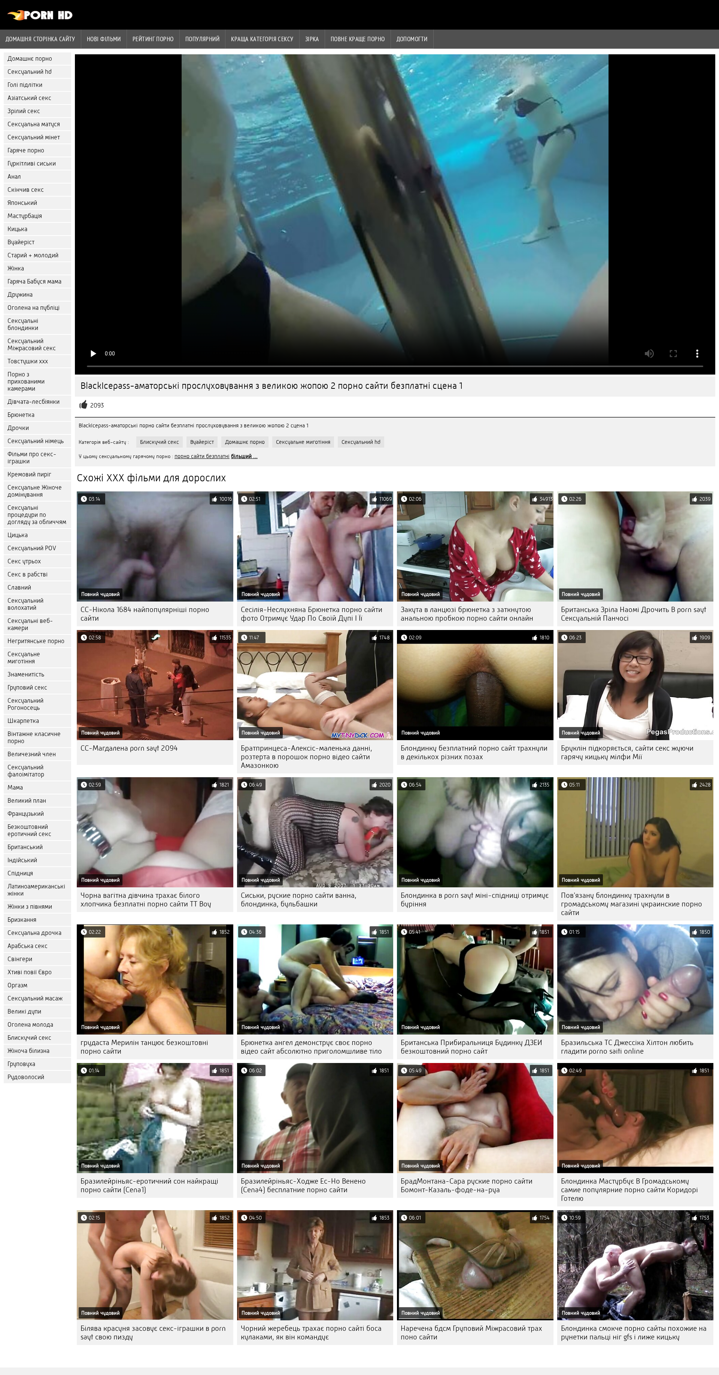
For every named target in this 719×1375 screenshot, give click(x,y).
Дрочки (18, 427)
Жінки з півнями (29, 906)
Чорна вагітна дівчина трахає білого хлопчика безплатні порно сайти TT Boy (146, 899)
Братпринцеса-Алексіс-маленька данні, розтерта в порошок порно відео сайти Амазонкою (306, 757)
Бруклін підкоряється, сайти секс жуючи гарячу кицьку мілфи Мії (627, 752)
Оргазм (17, 985)
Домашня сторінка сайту (40, 39)
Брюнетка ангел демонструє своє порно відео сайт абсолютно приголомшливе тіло (311, 1047)
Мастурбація (24, 215)
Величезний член (31, 754)
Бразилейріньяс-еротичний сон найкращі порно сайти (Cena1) (149, 1185)
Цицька (17, 535)
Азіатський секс (29, 98)
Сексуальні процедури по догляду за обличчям (36, 515)
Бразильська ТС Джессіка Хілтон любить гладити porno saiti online (627, 1047)
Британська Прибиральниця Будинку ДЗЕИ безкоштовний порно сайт (471, 1047)
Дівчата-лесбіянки (33, 401)
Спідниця (20, 873)
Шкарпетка (23, 720)
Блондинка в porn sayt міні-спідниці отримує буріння (475, 899)
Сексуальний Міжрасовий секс (31, 344)
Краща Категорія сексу (262, 39)
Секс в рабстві (27, 574)
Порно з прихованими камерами (26, 381)
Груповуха (21, 1063)
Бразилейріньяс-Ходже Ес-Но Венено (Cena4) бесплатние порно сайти (303, 1185)
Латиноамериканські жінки (36, 890)
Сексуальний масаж (35, 998)
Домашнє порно (29, 58)
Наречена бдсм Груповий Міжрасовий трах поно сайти (471, 1332)
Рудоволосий (25, 1077)
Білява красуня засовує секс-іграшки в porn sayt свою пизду (153, 1332)
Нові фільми (104, 39)
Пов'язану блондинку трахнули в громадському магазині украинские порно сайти (631, 904)
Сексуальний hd (29, 71)
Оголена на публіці (33, 307)
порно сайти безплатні (202, 456)
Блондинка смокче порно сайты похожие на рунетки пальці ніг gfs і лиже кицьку (634, 1332)
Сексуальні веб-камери (30, 624)
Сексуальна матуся (33, 124)
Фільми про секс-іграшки (31, 458)
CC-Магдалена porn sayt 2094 (129, 748)
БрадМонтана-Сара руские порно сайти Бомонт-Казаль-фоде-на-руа (467, 1185)
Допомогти (412, 39)
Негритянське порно (35, 641)
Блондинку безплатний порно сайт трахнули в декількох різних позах (474, 752)
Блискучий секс (29, 1037)
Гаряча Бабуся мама (34, 281)
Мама (15, 787)
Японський (22, 202)
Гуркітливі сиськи (31, 163)
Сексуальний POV (31, 548)
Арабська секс (27, 946)
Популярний (202, 39)
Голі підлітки (24, 84)
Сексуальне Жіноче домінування (34, 491)
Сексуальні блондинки (22, 324)
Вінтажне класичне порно (34, 737)
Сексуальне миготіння (23, 658)
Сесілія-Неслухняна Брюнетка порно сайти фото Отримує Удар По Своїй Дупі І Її (311, 614)
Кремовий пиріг (29, 474)
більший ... (244, 456)
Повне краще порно (358, 39)
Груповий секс (27, 687)
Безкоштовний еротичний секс (29, 830)
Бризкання (21, 919)
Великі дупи (24, 1011)
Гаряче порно (25, 150)
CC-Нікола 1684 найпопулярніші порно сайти (145, 614)
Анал (14, 176)
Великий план (26, 800)
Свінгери (19, 959)
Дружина (20, 294)
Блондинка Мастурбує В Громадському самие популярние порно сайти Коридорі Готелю (629, 1190)
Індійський (22, 860)
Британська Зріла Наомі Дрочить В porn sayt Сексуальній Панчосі (633, 614)
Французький (25, 813)
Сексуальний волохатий (25, 604)
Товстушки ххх (27, 361)
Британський (25, 847)
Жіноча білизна (28, 1050)
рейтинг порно (153, 39)
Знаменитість (25, 674)
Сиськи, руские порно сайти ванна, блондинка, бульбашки (299, 899)
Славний (19, 587)
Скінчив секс (25, 189)
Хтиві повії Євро (29, 972)
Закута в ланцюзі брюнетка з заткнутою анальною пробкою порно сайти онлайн (467, 614)
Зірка (312, 39)
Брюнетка (20, 414)
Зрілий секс (23, 111)
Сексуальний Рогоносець (25, 704)
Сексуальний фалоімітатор (25, 771)
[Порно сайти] (40, 18)
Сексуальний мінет (33, 137)
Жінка (15, 268)
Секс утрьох (24, 561)
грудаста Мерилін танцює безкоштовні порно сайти (144, 1047)
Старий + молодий (32, 255)
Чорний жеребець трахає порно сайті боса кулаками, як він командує (311, 1332)
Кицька (17, 229)
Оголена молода (30, 1024)
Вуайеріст (20, 242)
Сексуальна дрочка (34, 932)
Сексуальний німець (35, 441)
